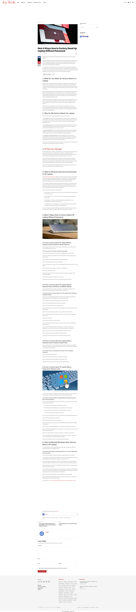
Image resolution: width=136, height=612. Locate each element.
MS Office (60, 596)
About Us (39, 585)
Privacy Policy (40, 588)
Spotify (75, 598)
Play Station (61, 598)
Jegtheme (58, 607)
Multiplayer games (67, 596)
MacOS (75, 594)
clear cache (64, 585)
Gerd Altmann (57, 391)
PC (71, 596)
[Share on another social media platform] (39, 65)
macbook (71, 594)
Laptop (41, 22)
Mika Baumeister (57, 239)
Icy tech (71, 592)
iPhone (65, 594)
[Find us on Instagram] (44, 582)
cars (59, 585)
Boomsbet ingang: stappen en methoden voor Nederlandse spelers (88, 582)
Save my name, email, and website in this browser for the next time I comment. (53, 568)
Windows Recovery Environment (50, 176)
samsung (65, 598)
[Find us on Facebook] (39, 582)
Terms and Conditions (42, 586)
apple (75, 581)
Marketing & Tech (37, 2)
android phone (70, 581)
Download (60, 587)
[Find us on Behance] (46, 582)
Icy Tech (9, 2)
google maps (67, 592)
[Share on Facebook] (39, 57)
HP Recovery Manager (53, 149)
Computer (23, 2)
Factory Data (47, 517)
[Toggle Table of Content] (53, 74)
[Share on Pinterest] (39, 62)
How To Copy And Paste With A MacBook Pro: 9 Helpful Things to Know (62, 480)
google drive (61, 592)
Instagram (60, 594)
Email (39, 563)
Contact (39, 589)
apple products (61, 583)
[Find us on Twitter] (126, 2)
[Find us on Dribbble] (49, 582)
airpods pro (61, 581)
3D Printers (29, 2)
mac (68, 594)
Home (18, 2)
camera (75, 583)
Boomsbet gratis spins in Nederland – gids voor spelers (88, 587)
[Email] (87, 36)
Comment (40, 545)
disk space (73, 585)
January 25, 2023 (41, 53)
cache (72, 583)
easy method (66, 587)
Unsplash (62, 239)
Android (65, 581)
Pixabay (62, 391)
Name (39, 558)
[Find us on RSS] (130, 2)
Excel (73, 587)
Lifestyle (45, 2)
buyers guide (67, 583)
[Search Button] (132, 2)
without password (67, 517)
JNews (41, 607)
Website (59, 563)
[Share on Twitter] (39, 60)
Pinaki (57, 511)
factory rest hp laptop (54, 517)
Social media (71, 598)
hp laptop (61, 517)
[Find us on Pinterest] (128, 2)
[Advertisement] (68, 12)
